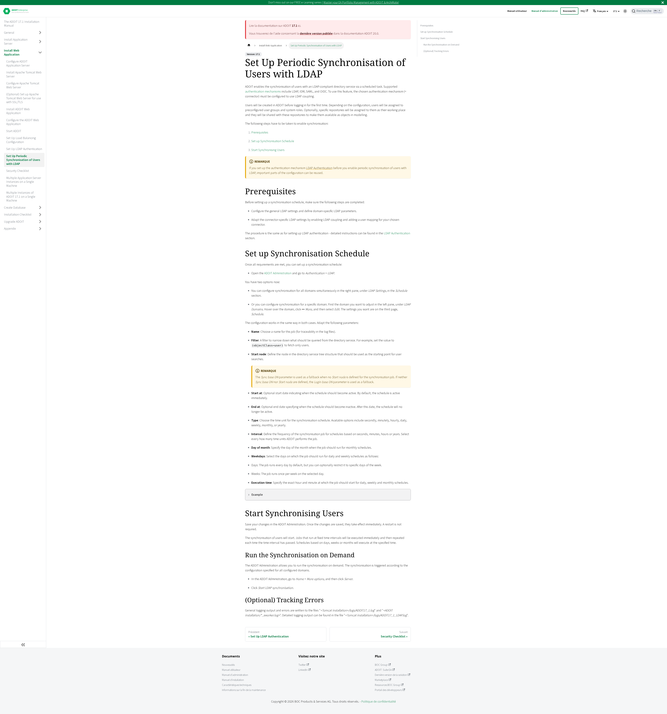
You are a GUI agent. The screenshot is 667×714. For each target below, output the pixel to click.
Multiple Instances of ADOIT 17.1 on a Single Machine (20, 196)
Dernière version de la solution (391, 675)
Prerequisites (259, 132)
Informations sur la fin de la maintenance (244, 690)
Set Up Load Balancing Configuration (21, 140)
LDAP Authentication (319, 168)
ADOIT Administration (277, 273)
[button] (600, 11)
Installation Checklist (17, 214)
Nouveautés (569, 11)
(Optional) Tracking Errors (436, 51)
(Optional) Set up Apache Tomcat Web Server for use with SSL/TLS (23, 98)
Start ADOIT (13, 131)
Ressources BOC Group (387, 685)
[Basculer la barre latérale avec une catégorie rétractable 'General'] (40, 33)
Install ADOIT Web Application (18, 111)
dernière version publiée (316, 33)
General (9, 32)
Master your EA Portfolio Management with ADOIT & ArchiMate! (361, 2)
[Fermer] (662, 2)
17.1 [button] (615, 11)
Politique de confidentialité (378, 701)
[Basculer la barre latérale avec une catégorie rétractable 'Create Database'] (40, 207)
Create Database (15, 207)
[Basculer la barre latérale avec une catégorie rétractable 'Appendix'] (40, 228)
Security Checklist (17, 171)
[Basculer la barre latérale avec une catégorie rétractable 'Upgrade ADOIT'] (40, 222)
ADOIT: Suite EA (383, 669)
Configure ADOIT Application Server (18, 63)
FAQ (583, 11)
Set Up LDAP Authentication (24, 149)
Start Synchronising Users (268, 150)
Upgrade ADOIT (14, 221)
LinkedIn (302, 669)
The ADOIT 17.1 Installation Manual (21, 23)
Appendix (10, 228)
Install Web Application (11, 52)
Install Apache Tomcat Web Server (24, 74)
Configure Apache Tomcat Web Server (22, 85)
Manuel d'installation (233, 680)
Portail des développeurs (388, 690)
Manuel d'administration (545, 11)
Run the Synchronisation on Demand (441, 44)
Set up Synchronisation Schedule (272, 141)
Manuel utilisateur (517, 11)
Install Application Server (15, 41)
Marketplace (381, 680)
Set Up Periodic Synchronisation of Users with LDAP (23, 160)
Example (257, 495)
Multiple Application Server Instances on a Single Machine (23, 181)
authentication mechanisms (263, 91)
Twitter (302, 664)
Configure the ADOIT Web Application (22, 122)
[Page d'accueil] (249, 45)
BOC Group (381, 664)
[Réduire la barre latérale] (23, 644)
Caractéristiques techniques (236, 685)
